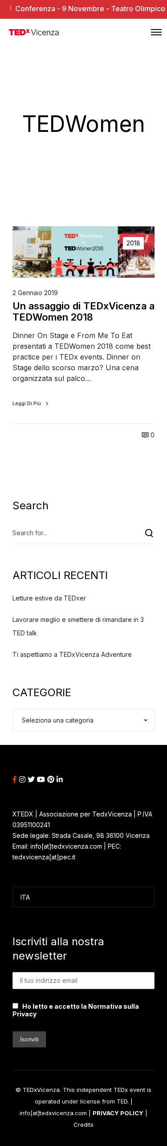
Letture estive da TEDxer (49, 598)
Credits (83, 1124)
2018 (133, 243)
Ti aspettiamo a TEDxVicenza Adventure (72, 654)
